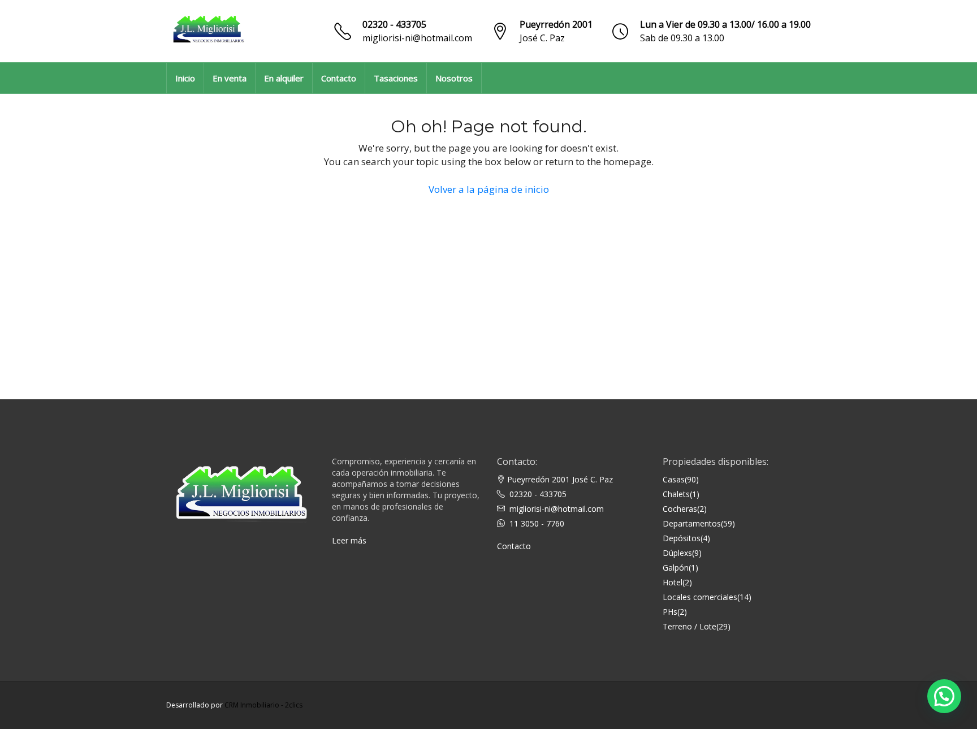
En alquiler (284, 78)
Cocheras (680, 508)
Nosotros (454, 78)
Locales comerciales (700, 597)
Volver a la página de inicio (489, 189)
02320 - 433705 (394, 24)
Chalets (676, 494)
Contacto (338, 78)
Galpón (676, 567)
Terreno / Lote (689, 626)
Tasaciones (396, 78)
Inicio (185, 78)
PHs (670, 611)
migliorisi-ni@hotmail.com (417, 38)
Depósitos (682, 538)
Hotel (672, 582)
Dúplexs (677, 552)
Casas (674, 479)
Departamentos (692, 523)
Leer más (349, 540)
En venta (230, 78)
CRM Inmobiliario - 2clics (263, 705)
